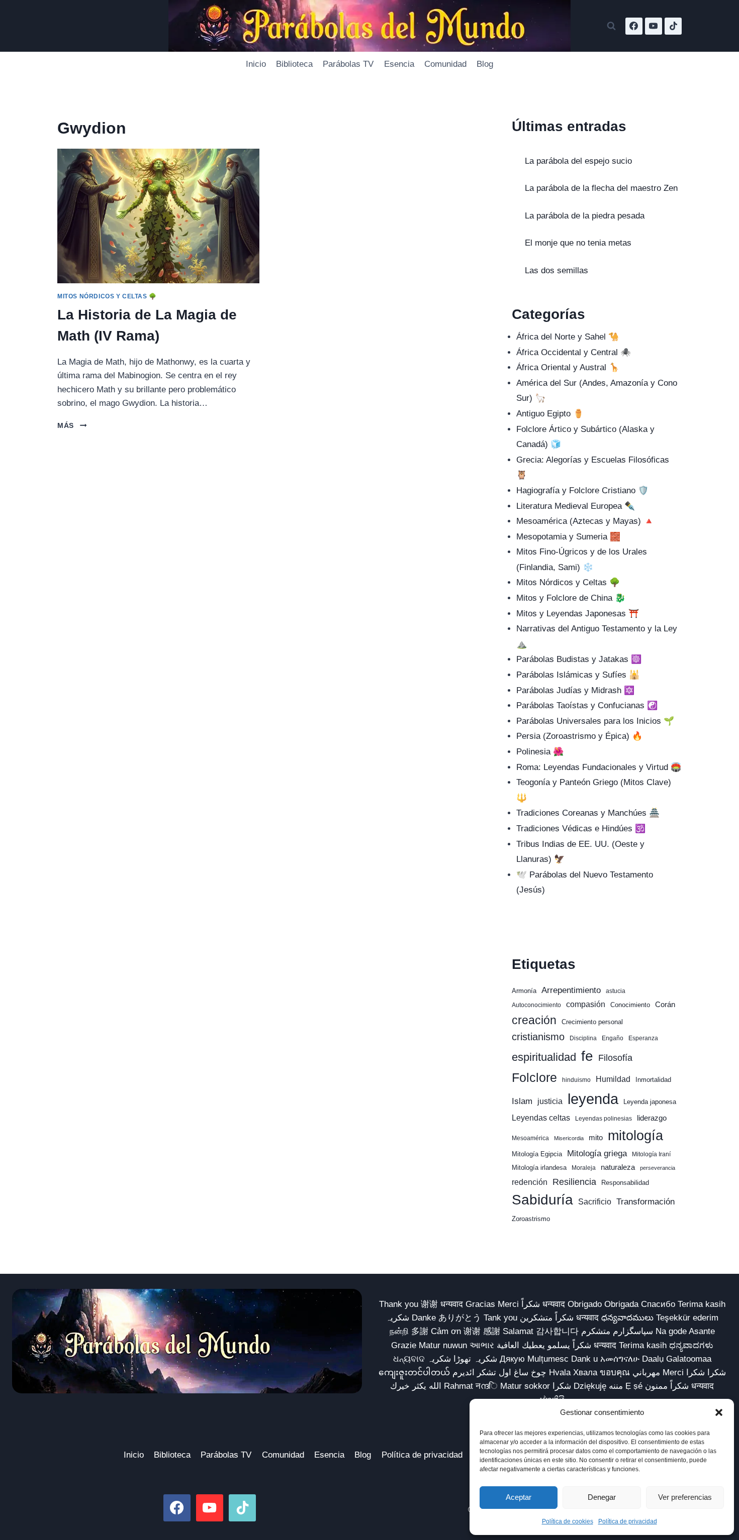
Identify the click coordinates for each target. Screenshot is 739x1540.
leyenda (593, 1098)
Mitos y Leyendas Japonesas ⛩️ (577, 613)
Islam (522, 1101)
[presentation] (158, 216)
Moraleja (584, 1167)
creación (534, 1020)
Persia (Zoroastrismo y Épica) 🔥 (579, 736)
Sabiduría (542, 1199)
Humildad (613, 1079)
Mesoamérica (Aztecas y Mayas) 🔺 (585, 521)
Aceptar (518, 1497)
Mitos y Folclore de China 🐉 (570, 598)
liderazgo (652, 1118)
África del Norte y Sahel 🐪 (567, 337)
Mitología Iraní (651, 1154)
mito (596, 1138)
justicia (550, 1101)
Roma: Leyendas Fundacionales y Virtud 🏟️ (598, 767)
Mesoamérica (530, 1138)
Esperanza (643, 1038)
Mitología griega (597, 1153)
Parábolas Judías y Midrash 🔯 (575, 690)
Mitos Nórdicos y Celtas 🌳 (107, 296)
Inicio (256, 64)
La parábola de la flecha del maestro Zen (601, 188)
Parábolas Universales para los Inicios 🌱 (595, 721)
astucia (615, 991)
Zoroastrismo (531, 1219)
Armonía (524, 991)
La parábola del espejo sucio (578, 161)
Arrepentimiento (571, 990)
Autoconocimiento (536, 1005)
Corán (665, 1005)
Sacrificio (594, 1201)
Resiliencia (574, 1181)
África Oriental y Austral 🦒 (567, 367)
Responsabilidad (625, 1182)
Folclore (534, 1077)
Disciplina (583, 1038)
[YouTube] (653, 26)
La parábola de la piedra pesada (584, 216)
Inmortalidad (653, 1079)
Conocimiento (630, 1005)
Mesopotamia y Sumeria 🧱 (568, 536)
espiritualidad (544, 1057)
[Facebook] (633, 26)
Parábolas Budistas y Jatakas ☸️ (578, 659)
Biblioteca (294, 64)
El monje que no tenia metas (578, 243)
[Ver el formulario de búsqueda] (611, 26)
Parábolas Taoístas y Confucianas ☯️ (587, 705)
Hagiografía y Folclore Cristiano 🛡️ (582, 490)
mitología (635, 1135)
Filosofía (615, 1057)
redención (529, 1182)
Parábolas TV (348, 64)
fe (587, 1056)
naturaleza (618, 1167)
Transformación (645, 1201)
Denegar (602, 1497)
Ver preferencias (685, 1497)
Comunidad (445, 64)
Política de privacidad (627, 1521)
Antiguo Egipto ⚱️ (550, 413)
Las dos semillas (556, 270)
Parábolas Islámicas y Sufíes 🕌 (577, 675)
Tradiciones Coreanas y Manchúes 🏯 (588, 813)
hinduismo (576, 1079)
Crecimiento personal (592, 1022)
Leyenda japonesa (649, 1102)
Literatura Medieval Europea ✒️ (575, 506)
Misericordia (569, 1138)
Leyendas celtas (541, 1118)
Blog (485, 64)
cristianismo (538, 1036)
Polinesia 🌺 (540, 751)
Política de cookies (567, 1521)
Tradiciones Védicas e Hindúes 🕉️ (580, 828)
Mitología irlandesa (539, 1167)
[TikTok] (673, 26)
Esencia (399, 64)
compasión (585, 1004)
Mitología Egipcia (537, 1154)
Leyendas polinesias (603, 1118)
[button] (719, 1412)
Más (71, 425)
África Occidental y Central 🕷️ (573, 352)
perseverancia (657, 1168)
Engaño (612, 1038)
